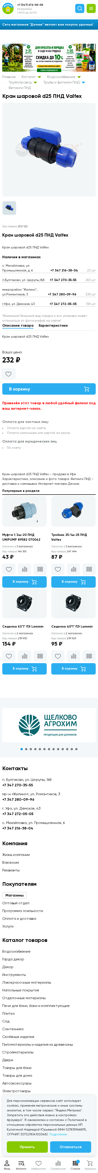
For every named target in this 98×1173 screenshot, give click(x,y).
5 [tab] (40, 749)
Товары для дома (17, 1075)
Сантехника (12, 1029)
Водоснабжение (61, 77)
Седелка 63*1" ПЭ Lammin (23, 626)
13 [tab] (76, 749)
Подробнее (58, 1134)
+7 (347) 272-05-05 (30, 4)
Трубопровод (20, 82)
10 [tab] (63, 749)
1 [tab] (22, 749)
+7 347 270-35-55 (63, 280)
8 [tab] (53, 749)
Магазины (14, 895)
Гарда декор (13, 959)
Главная (8, 77)
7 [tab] (49, 749)
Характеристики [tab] (53, 325)
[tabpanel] (49, 725)
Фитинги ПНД (19, 88)
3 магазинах (17, 546)
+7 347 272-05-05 (63, 304)
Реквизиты (11, 870)
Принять (27, 1147)
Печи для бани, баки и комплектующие (36, 1006)
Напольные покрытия (20, 990)
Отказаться (71, 1147)
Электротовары (16, 1091)
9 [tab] (58, 749)
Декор (7, 967)
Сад (6, 1021)
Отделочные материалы (24, 998)
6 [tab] (44, 749)
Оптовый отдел (15, 903)
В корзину (19, 389)
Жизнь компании (16, 854)
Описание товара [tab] (18, 325)
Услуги (7, 926)
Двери (7, 1060)
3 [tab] (31, 749)
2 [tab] (26, 749)
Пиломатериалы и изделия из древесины (37, 1044)
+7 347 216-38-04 (64, 270)
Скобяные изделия (18, 1037)
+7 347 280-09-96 (62, 294)
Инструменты (14, 974)
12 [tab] (72, 749)
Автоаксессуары (16, 1083)
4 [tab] (35, 749)
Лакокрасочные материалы (26, 982)
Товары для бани (16, 1068)
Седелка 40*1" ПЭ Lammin (72, 626)
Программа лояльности (22, 911)
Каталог (29, 77)
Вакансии (10, 862)
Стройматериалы (18, 1052)
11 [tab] (67, 749)
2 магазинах (17, 633)
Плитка (8, 1013)
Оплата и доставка (19, 918)
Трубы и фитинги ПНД (62, 82)
